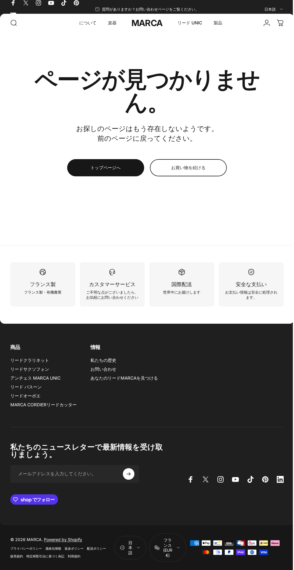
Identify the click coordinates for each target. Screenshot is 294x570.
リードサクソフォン (29, 374)
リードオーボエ (25, 401)
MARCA (144, 23)
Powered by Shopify (63, 544)
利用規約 (74, 561)
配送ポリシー (96, 554)
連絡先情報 (53, 554)
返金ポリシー (74, 554)
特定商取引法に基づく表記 (45, 561)
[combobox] (274, 9)
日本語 (128, 552)
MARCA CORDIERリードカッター (43, 410)
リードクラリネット (29, 365)
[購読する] (128, 479)
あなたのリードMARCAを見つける (124, 383)
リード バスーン (26, 392)
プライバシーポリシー (26, 554)
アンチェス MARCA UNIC (35, 383)
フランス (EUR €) (165, 553)
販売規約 (16, 561)
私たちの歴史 (103, 365)
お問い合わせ (103, 374)
